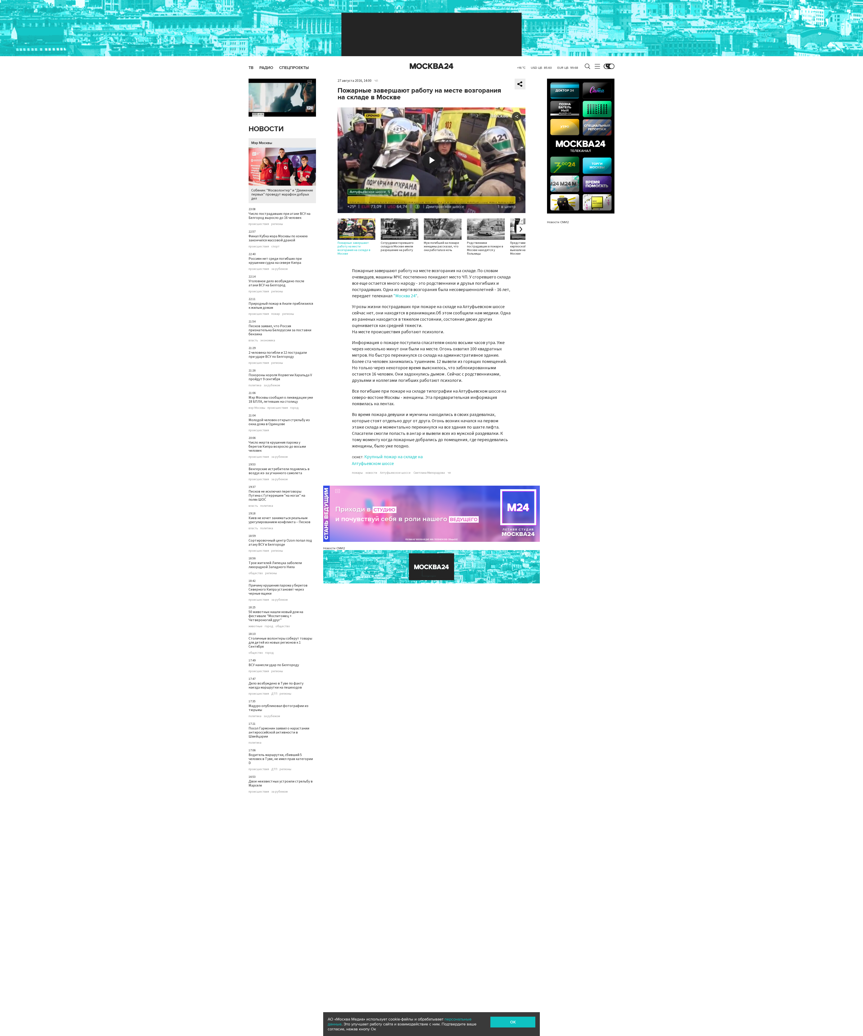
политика (255, 385)
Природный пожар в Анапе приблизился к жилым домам (281, 305)
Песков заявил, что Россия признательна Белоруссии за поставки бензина (280, 330)
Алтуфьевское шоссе (395, 472)
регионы (277, 224)
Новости (266, 129)
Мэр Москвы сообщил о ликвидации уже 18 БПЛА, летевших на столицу (281, 399)
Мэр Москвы (261, 143)
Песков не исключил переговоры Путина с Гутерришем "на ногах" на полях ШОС (277, 495)
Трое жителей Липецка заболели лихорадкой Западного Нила (275, 564)
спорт (275, 246)
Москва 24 (431, 66)
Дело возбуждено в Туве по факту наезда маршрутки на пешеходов (276, 685)
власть (253, 340)
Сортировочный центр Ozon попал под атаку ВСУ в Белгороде (280, 542)
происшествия (259, 224)
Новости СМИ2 (334, 548)
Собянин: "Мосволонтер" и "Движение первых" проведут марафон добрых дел (282, 194)
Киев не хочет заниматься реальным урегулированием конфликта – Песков (279, 520)
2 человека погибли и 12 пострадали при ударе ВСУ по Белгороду (278, 354)
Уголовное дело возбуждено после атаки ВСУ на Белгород (276, 283)
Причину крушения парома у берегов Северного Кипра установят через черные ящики (278, 589)
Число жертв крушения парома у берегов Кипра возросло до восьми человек (277, 446)
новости (371, 472)
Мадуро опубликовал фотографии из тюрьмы (278, 707)
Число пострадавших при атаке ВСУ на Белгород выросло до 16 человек (279, 215)
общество (256, 573)
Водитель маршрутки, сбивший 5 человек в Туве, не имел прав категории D (281, 758)
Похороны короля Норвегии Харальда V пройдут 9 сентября (280, 377)
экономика (267, 340)
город (294, 407)
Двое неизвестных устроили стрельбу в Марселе (281, 783)
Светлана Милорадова (429, 472)
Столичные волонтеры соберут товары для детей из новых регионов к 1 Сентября (280, 642)
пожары (357, 472)
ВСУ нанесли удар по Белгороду (274, 665)
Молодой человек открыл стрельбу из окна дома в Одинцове (279, 422)
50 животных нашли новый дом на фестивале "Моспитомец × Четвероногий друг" (276, 615)
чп (449, 472)
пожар (275, 314)
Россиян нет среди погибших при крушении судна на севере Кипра (275, 260)
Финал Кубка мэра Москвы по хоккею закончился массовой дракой (278, 238)
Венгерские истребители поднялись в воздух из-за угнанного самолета (279, 471)
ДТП (274, 693)
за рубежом (279, 269)
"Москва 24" (405, 296)
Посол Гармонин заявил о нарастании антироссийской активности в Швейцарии (279, 732)
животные (255, 626)
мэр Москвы (257, 407)
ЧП (376, 81)
